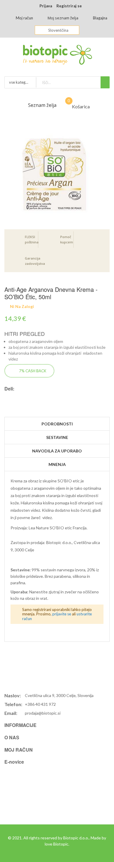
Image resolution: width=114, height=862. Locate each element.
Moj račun (24, 18)
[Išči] (105, 82)
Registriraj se (69, 6)
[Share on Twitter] (17, 395)
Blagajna (100, 18)
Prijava (45, 6)
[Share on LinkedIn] (30, 395)
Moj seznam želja (63, 18)
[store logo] (57, 56)
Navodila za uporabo (57, 450)
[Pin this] (23, 395)
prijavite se (61, 614)
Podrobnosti (57, 423)
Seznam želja (42, 105)
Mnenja (57, 464)
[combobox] (72, 82)
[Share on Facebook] (10, 395)
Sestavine (57, 437)
